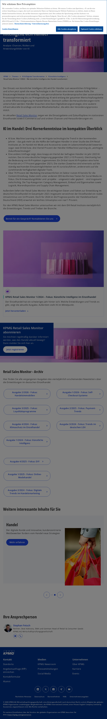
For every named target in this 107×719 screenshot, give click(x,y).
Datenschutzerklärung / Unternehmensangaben (31, 24)
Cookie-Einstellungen (10, 29)
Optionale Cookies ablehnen (91, 29)
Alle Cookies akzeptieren (66, 29)
